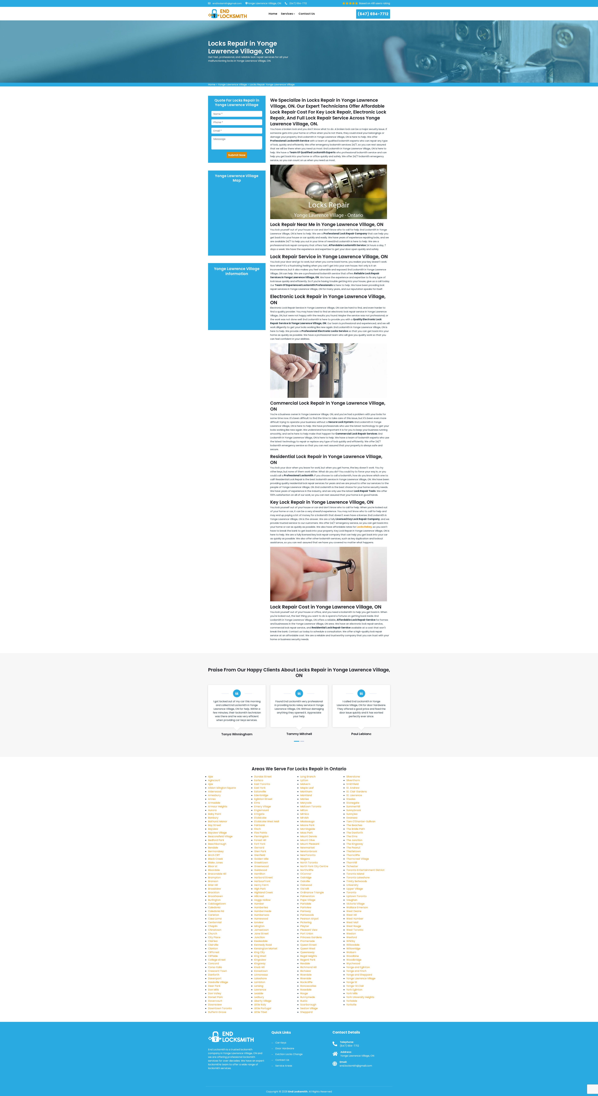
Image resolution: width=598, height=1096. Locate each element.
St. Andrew (352, 788)
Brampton (214, 877)
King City (259, 952)
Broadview (214, 889)
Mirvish (304, 818)
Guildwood (260, 870)
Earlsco (258, 780)
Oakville (305, 881)
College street (217, 960)
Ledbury (259, 997)
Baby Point (214, 814)
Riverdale (306, 975)
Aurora (212, 810)
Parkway (305, 911)
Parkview (305, 907)
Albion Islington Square (222, 788)
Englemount (261, 810)
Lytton (304, 780)
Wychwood (353, 963)
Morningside (307, 829)
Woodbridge (353, 960)
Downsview (215, 1004)
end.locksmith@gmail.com (227, 3)
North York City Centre (314, 866)
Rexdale (305, 963)
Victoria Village (355, 904)
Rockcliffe (306, 982)
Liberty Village (262, 1001)
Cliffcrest (213, 952)
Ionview (258, 922)
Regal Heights (308, 956)
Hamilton (259, 874)
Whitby (350, 941)
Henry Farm (261, 885)
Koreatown (261, 971)
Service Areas (283, 1065)
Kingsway (260, 963)
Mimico (304, 814)
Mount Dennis (308, 836)
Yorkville (351, 1004)
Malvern (305, 784)
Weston (351, 933)
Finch (257, 829)
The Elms (351, 836)
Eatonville (260, 791)
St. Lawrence (354, 795)
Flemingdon (261, 836)
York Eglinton (354, 989)
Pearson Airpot (309, 918)
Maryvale (306, 803)
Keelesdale (261, 941)
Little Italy (260, 1004)
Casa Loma (215, 918)
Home (273, 14)
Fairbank (259, 825)
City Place (214, 937)
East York (260, 788)
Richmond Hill (308, 967)
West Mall (352, 922)
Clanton (213, 948)
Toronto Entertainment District (365, 870)
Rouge (304, 993)
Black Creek (215, 859)
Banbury (213, 818)
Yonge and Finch (356, 971)
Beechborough (217, 844)
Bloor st (212, 866)
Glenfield (259, 855)
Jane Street (261, 933)
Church (212, 933)
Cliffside (213, 956)
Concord (213, 963)
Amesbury (214, 795)
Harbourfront (262, 881)
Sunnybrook (353, 810)
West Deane (353, 911)
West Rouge (353, 926)
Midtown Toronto (310, 806)
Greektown (261, 862)
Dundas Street (263, 776)
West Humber (354, 918)
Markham (306, 791)
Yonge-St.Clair (355, 986)
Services (287, 14)
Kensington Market (265, 948)
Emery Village (262, 806)
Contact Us (307, 14)
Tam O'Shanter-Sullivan (360, 821)
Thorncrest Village (357, 859)
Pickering (305, 922)
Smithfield (352, 784)
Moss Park (306, 832)
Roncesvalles (308, 986)
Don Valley (214, 993)
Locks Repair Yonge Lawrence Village (272, 84)
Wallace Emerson (357, 907)
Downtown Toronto (220, 1008)
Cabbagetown (217, 904)
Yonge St (351, 982)
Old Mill (304, 889)
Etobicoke (260, 818)
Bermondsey (216, 851)
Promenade (307, 941)
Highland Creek (263, 892)
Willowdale (352, 945)
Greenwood (261, 866)
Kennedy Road (263, 945)
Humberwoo (261, 915)
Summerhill (353, 806)
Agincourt (214, 780)
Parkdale (305, 904)
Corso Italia (215, 967)
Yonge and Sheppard (359, 975)
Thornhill (351, 862)
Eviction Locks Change (289, 1054)
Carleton (213, 915)
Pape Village (307, 900)
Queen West (307, 948)
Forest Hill (260, 840)
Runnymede (307, 997)
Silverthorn (353, 780)
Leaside (258, 993)
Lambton (259, 982)
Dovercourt (215, 1001)
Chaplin (212, 926)
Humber (259, 904)
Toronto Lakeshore (358, 877)
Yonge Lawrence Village (232, 84)
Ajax (210, 776)
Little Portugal (262, 1008)
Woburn (351, 952)
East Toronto (262, 784)
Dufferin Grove (217, 1012)
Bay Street (214, 825)
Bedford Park (216, 840)
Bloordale (214, 870)
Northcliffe (306, 870)
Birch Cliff (214, 855)
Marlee (304, 799)
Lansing (258, 986)
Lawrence (260, 989)
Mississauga (307, 821)
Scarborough (308, 1004)
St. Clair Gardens (356, 791)
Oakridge (305, 877)
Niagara (305, 859)
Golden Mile (261, 859)
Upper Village (354, 889)
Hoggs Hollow (262, 900)
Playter (304, 926)
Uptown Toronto (356, 896)
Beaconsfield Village (220, 836)
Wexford (351, 937)
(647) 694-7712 (298, 3)
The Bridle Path (355, 829)
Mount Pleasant (309, 844)
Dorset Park (215, 997)
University (352, 885)
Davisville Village (218, 982)
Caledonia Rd (216, 911)
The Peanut (353, 847)
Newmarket (307, 847)
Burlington (214, 900)
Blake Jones (215, 862)
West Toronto (354, 930)
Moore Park (307, 825)
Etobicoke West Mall (266, 821)
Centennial (214, 922)
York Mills (352, 993)
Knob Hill (259, 967)
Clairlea (212, 941)
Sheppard (306, 1012)
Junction (259, 937)
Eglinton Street (263, 799)
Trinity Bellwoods (356, 881)
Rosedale (305, 989)
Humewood (261, 918)
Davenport (214, 978)
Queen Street (308, 945)
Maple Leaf (307, 788)
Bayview (213, 829)
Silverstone (353, 776)
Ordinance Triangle (312, 892)
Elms (257, 803)
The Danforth (354, 832)
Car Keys (280, 1042)
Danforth (213, 975)
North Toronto (309, 862)
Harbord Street (263, 877)
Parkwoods (307, 915)
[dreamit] (227, 13)
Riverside (305, 978)
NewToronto (308, 855)
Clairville (213, 945)
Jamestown (261, 930)
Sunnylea (351, 814)
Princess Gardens (311, 937)
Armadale (214, 803)
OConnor (305, 874)
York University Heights (360, 997)
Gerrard (259, 847)
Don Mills (213, 989)
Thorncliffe (353, 855)
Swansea (351, 818)
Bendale (213, 847)
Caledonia (214, 907)
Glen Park (260, 851)
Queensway (307, 952)
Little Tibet (260, 1012)
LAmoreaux (261, 975)
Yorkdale (351, 1001)
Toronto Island (355, 874)
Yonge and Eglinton (358, 967)
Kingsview (260, 960)
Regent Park (307, 960)
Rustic (304, 1001)
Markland (306, 795)
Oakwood (306, 885)
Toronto (351, 892)
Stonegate (352, 803)
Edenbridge (261, 795)
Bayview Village (217, 832)
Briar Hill (213, 885)
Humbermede (262, 911)
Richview (305, 971)
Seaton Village (309, 1008)
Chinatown (214, 930)
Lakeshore (260, 978)
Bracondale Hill (217, 874)
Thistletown (353, 851)
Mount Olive (307, 840)
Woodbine (352, 956)
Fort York (259, 844)
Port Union (306, 933)
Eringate (259, 814)
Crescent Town (217, 971)
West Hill (351, 915)
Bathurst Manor (217, 821)
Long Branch (308, 776)
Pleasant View (308, 930)
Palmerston (307, 896)
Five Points (260, 832)
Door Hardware (284, 1048)
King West (260, 956)
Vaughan (351, 900)
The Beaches (354, 825)
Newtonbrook (308, 851)
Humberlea (261, 907)
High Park (260, 889)
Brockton (213, 892)
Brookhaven (215, 896)
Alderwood (214, 791)
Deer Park (214, 986)
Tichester (352, 866)
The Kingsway (354, 844)
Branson (213, 881)
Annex (212, 799)
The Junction (354, 840)
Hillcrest (259, 896)
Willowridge (353, 948)
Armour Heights (217, 806)
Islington (259, 926)
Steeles (350, 799)
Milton (304, 810)
